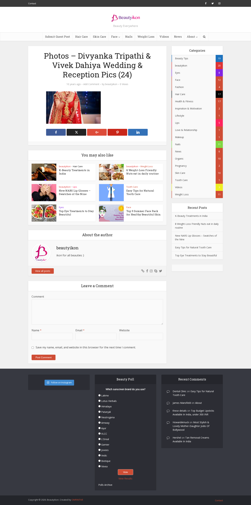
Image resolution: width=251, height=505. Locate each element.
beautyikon (111, 84)
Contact (32, 3)
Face (114, 36)
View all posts (42, 271)
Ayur (103, 428)
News (178, 36)
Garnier (105, 444)
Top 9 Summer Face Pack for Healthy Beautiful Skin (143, 212)
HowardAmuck (181, 422)
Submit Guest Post (57, 36)
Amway (105, 422)
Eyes (61, 207)
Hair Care (81, 36)
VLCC (104, 433)
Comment (38, 296)
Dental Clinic (179, 391)
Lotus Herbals (109, 401)
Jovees (105, 450)
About (191, 36)
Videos (164, 36)
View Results (125, 478)
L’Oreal (105, 439)
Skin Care (99, 36)
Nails (128, 36)
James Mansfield (182, 402)
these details (180, 410)
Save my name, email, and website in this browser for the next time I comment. (86, 347)
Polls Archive (105, 484)
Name (36, 330)
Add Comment (91, 84)
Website (124, 330)
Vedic (104, 455)
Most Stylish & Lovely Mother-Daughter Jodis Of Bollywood (191, 426)
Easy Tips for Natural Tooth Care (140, 192)
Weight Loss (145, 36)
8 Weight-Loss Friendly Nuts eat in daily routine (142, 171)
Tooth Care (132, 186)
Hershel (177, 437)
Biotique (105, 461)
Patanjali (106, 411)
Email (80, 330)
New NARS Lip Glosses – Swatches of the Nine (74, 192)
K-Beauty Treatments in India (191, 215)
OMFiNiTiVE (77, 499)
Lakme (105, 395)
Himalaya (106, 406)
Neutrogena (108, 417)
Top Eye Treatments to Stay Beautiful (196, 255)
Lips (75, 186)
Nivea (104, 466)
